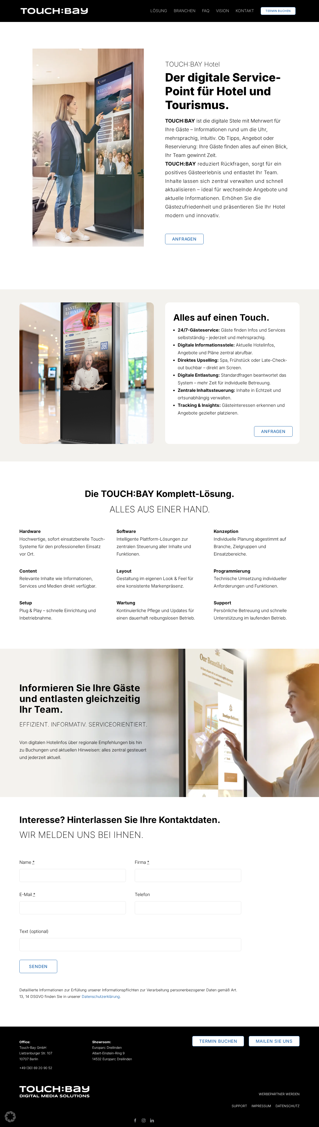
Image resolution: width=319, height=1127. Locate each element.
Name (27, 862)
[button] (10, 1116)
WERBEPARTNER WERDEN (279, 1094)
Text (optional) (34, 931)
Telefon (142, 894)
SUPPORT (239, 1106)
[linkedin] (152, 1120)
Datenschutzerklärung (101, 996)
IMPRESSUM (261, 1106)
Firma (142, 862)
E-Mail (27, 894)
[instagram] (143, 1120)
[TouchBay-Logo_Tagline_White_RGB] (54, 1088)
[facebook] (135, 1120)
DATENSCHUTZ (288, 1106)
